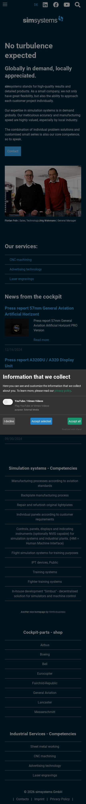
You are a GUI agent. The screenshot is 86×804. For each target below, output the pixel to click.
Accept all (75, 421)
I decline (9, 421)
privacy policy (62, 390)
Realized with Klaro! (72, 429)
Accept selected (41, 421)
